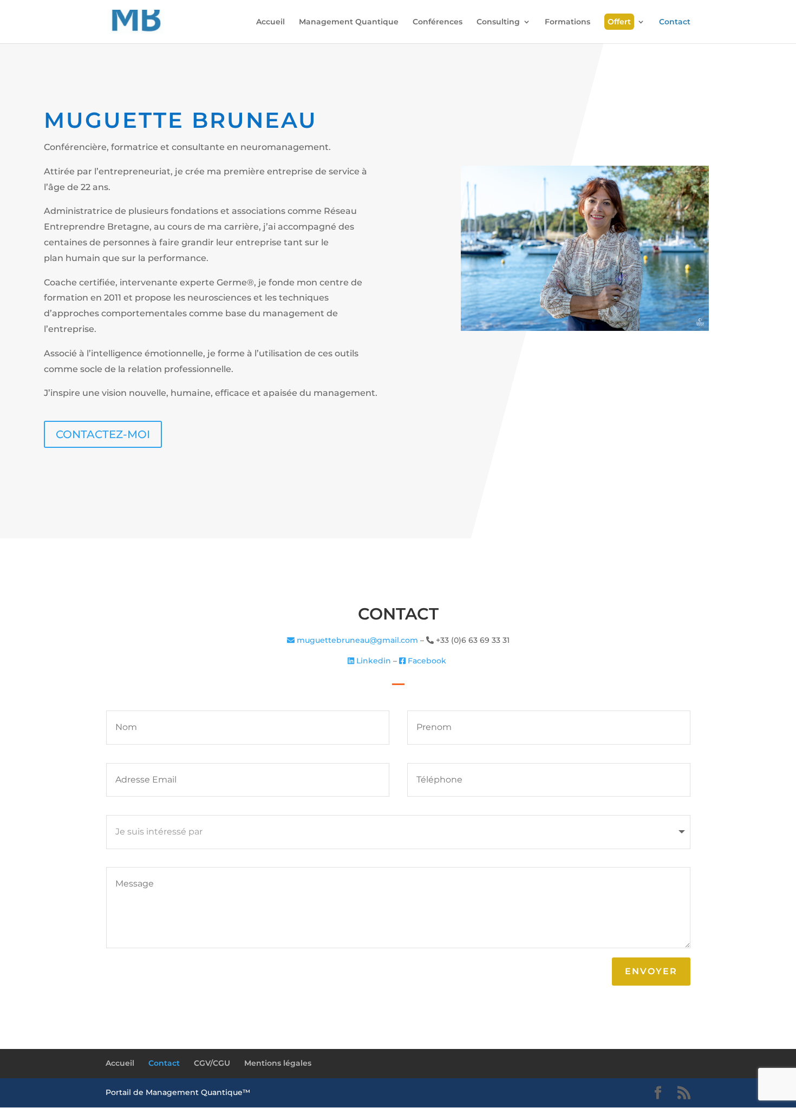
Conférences (437, 22)
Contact (674, 22)
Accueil (270, 22)
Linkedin (372, 661)
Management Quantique (349, 22)
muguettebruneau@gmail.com (356, 640)
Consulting (498, 22)
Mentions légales (277, 1063)
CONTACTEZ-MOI (103, 434)
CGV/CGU (212, 1063)
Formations (567, 22)
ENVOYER (651, 971)
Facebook (427, 661)
